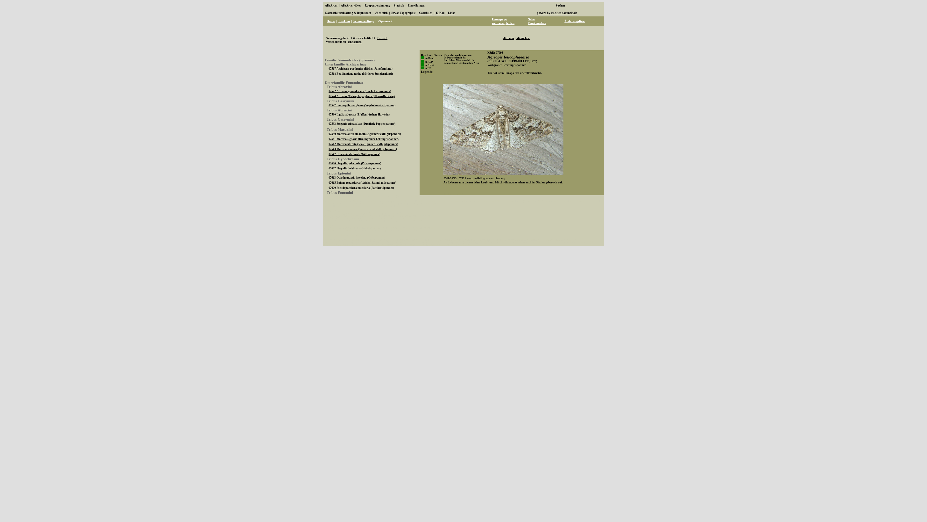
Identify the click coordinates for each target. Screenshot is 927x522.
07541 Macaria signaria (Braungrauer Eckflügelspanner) (364, 139)
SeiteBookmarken (537, 21)
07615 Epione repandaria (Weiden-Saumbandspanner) (362, 182)
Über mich (381, 12)
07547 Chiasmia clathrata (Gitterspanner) (354, 154)
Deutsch (382, 38)
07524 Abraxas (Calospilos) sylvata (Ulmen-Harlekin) (362, 96)
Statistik (399, 5)
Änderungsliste (574, 21)
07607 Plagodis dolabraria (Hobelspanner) (355, 168)
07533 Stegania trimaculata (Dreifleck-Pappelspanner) (362, 123)
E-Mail (440, 12)
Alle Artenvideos (351, 5)
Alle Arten (331, 5)
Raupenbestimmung (377, 5)
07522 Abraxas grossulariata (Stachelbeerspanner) (360, 91)
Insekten (344, 21)
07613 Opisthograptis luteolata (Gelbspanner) (357, 177)
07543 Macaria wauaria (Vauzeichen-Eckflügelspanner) (363, 149)
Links (451, 12)
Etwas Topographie (403, 12)
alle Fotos (508, 38)
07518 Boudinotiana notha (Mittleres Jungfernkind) (361, 73)
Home (331, 21)
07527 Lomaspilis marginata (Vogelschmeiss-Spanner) (362, 105)
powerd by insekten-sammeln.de (557, 12)
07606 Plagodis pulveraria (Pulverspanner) (355, 163)
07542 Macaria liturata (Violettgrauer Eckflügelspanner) (363, 144)
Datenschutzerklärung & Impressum (348, 12)
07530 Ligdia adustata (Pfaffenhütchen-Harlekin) (359, 114)
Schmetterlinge (363, 21)
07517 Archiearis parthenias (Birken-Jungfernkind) (361, 68)
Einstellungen (416, 5)
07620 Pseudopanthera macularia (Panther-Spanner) (361, 187)
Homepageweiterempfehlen (503, 21)
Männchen (523, 38)
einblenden (355, 42)
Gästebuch (425, 12)
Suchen (560, 5)
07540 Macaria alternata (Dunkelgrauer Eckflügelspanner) (365, 134)
